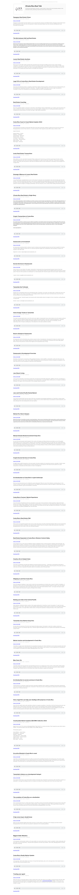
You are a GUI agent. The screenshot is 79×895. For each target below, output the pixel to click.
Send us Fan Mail (16, 20)
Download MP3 (16, 33)
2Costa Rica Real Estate (47, 880)
